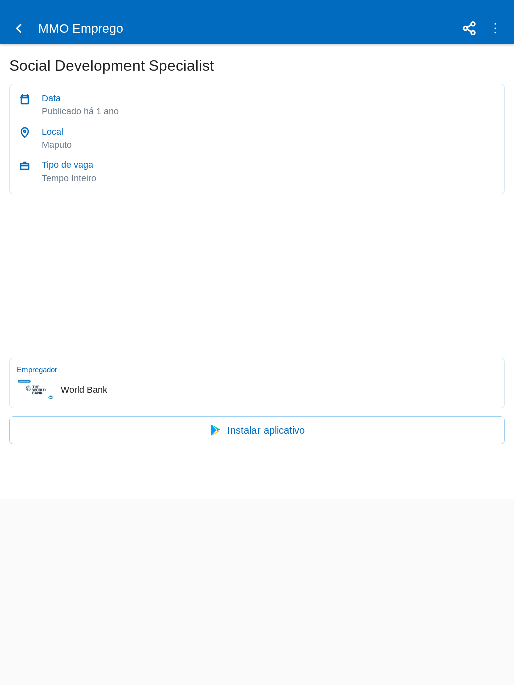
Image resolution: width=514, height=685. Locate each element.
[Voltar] (18, 28)
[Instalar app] (495, 28)
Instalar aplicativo (266, 430)
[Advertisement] (257, 273)
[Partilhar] (469, 28)
